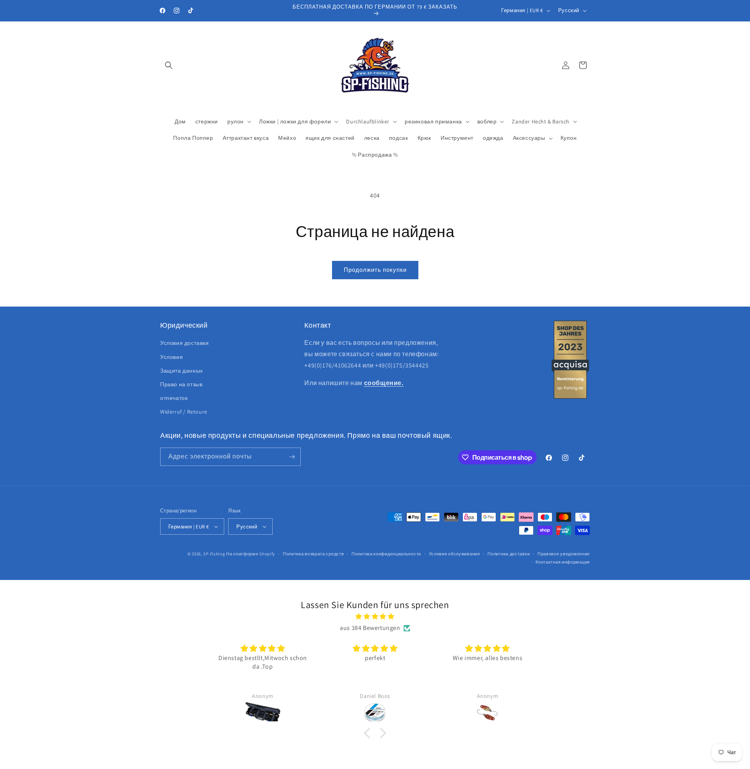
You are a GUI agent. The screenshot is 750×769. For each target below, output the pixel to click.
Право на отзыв (181, 384)
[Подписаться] (291, 457)
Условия (171, 356)
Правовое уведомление (564, 554)
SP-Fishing (214, 554)
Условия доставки (184, 342)
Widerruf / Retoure (183, 411)
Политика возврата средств (313, 554)
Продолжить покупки (375, 269)
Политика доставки (509, 554)
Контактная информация (563, 562)
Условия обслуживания (454, 554)
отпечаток (174, 397)
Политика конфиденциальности (386, 554)
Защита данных (181, 370)
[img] (375, 617)
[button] (168, 65)
